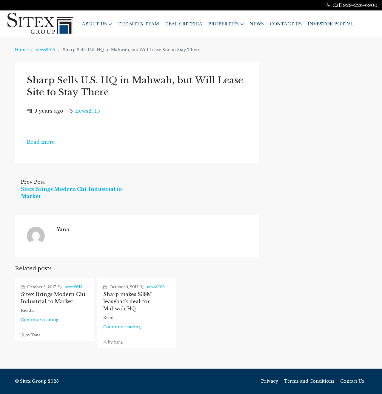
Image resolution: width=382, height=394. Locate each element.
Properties (223, 24)
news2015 (45, 49)
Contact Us (286, 24)
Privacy (269, 381)
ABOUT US (94, 24)
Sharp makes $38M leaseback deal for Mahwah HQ (127, 301)
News (256, 24)
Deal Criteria (183, 24)
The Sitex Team (138, 24)
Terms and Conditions (309, 381)
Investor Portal (331, 24)
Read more (41, 142)
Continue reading (39, 319)
